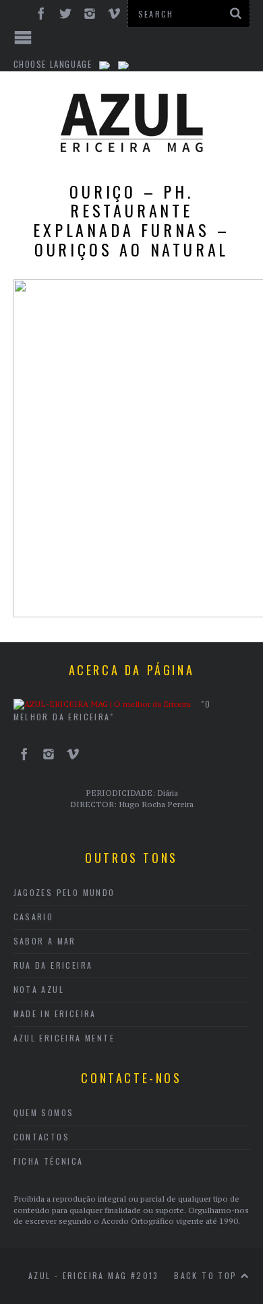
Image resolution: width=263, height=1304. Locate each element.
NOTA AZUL (39, 989)
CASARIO (33, 916)
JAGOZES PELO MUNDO (64, 892)
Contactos (41, 1136)
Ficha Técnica (48, 1161)
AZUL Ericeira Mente (64, 1037)
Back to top (207, 1275)
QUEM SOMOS (43, 1112)
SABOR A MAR (44, 941)
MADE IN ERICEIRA (54, 1013)
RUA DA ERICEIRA (53, 965)
